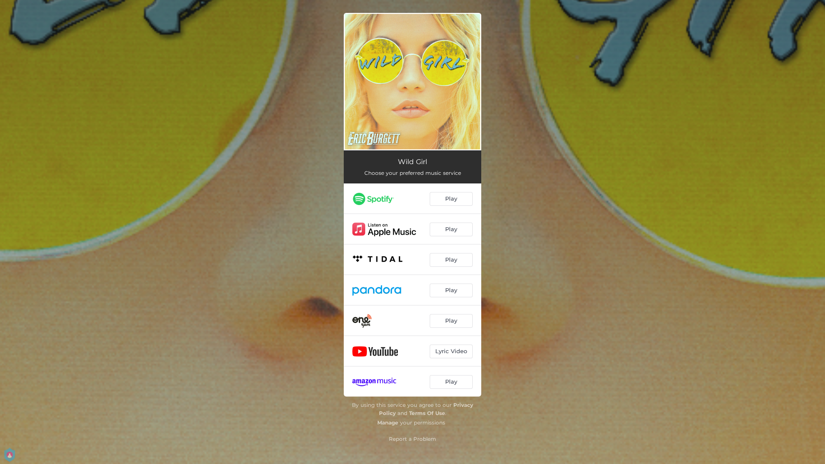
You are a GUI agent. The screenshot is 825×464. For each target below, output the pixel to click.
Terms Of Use (427, 413)
